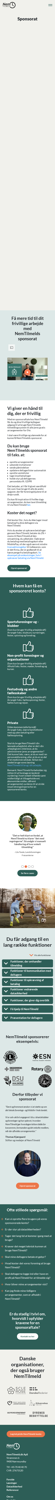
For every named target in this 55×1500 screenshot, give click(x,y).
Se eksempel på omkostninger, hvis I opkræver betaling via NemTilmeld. (25, 555)
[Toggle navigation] (50, 5)
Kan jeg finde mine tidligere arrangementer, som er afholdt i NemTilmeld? (23, 1294)
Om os (10, 1496)
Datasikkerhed (14, 1486)
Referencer (13, 1490)
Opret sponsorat (19, 568)
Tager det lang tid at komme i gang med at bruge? (28, 1237)
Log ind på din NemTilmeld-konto (25, 1434)
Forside (10, 1479)
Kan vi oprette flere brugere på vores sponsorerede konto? (26, 1220)
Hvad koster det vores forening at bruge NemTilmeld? (27, 1265)
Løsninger (12, 1483)
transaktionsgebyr (16, 547)
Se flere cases (27, 873)
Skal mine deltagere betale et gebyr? (25, 1256)
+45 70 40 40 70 (19, 1467)
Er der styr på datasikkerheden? (23, 1229)
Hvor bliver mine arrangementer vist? (26, 1284)
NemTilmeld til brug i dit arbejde (24, 765)
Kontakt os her (28, 1336)
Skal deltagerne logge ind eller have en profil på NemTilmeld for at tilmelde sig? (27, 1275)
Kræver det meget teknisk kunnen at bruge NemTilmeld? (25, 1248)
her (28, 504)
